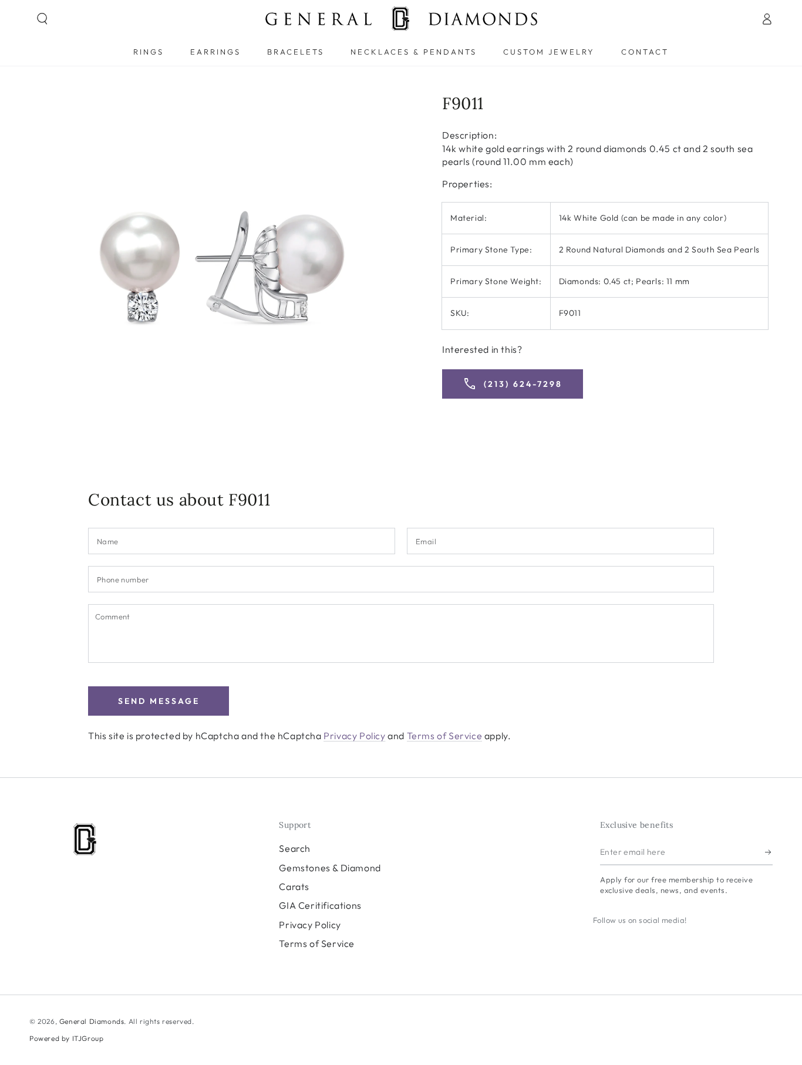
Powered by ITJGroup (66, 1038)
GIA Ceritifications (320, 905)
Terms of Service (445, 736)
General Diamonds (91, 1021)
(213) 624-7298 (512, 384)
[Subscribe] (769, 852)
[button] (42, 19)
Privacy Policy (354, 736)
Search (295, 848)
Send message (159, 701)
